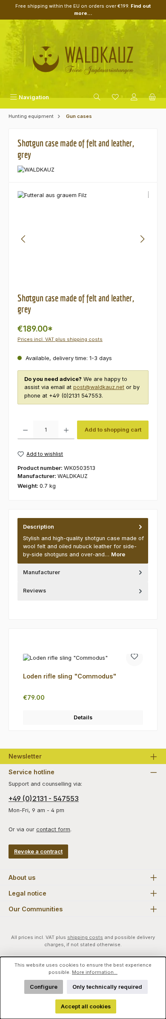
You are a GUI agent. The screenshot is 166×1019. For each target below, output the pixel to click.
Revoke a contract (38, 851)
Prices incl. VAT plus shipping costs (60, 339)
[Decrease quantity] (25, 430)
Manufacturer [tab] (41, 572)
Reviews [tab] (34, 590)
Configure (43, 987)
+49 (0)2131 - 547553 (44, 798)
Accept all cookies (86, 1006)
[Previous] (23, 239)
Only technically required (107, 987)
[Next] (142, 239)
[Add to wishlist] (134, 657)
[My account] (134, 97)
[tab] (82, 541)
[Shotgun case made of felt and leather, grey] (83, 239)
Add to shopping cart (113, 429)
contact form (53, 829)
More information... (94, 972)
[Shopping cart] (152, 97)
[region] (83, 239)
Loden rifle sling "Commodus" (69, 676)
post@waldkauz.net (98, 387)
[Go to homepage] (83, 57)
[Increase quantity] (66, 430)
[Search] (97, 97)
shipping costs (85, 937)
